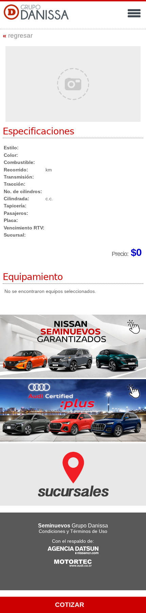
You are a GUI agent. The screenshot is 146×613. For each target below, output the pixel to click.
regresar (18, 35)
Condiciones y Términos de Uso (73, 531)
